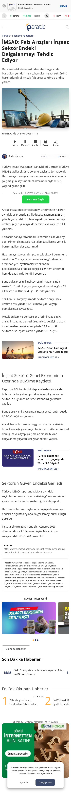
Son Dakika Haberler (21, 659)
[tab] (33, 640)
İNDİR (63, 6)
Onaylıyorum (45, 782)
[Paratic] (35, 27)
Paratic (6, 35)
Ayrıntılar (24, 782)
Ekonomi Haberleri (22, 35)
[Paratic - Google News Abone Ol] (55, 157)
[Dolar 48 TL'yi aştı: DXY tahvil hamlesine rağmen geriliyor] (29, 618)
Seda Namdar (16, 156)
